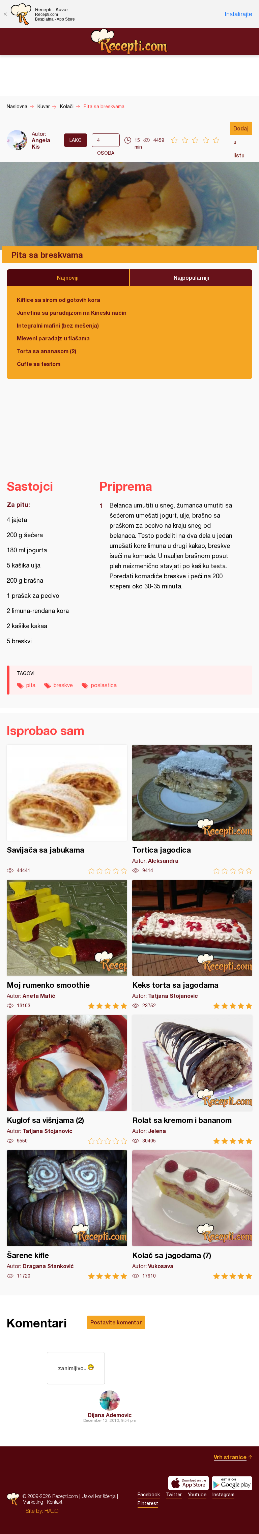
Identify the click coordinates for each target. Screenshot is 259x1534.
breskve (63, 685)
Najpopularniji (191, 277)
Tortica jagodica (192, 809)
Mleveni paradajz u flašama (53, 338)
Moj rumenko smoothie (67, 944)
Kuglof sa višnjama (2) (67, 1079)
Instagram (223, 1494)
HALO (51, 1511)
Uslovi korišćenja (99, 1496)
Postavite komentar (116, 1322)
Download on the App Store (188, 1483)
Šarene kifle (67, 1214)
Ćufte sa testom (38, 364)
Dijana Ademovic (110, 1415)
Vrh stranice (230, 1457)
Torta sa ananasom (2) (46, 351)
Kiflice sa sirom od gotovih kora (58, 300)
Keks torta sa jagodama (192, 944)
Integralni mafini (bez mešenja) (58, 325)
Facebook (149, 1494)
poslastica (104, 685)
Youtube (197, 1494)
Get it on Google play (232, 1483)
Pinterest (148, 1503)
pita (30, 685)
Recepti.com (129, 41)
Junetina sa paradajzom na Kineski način (71, 312)
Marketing (33, 1502)
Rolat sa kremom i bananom (192, 1079)
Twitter (174, 1494)
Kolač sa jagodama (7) (192, 1214)
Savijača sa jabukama (67, 809)
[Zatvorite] (5, 14)
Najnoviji (68, 277)
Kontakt (54, 1502)
